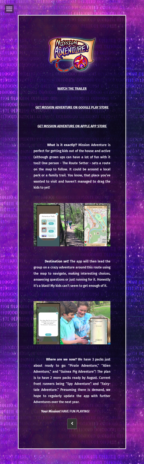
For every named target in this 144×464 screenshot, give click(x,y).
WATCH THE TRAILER (72, 89)
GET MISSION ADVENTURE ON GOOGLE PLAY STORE (72, 107)
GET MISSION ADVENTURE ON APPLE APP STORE (72, 126)
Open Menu (9, 9)
